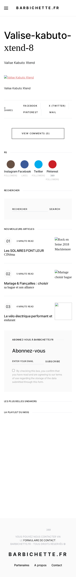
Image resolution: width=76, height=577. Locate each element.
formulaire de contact (39, 540)
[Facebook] (32, 530)
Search (54, 209)
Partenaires (21, 565)
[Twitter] (38, 530)
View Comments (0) (36, 133)
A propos (40, 565)
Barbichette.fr (38, 8)
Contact (56, 565)
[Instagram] (26, 530)
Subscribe (52, 361)
